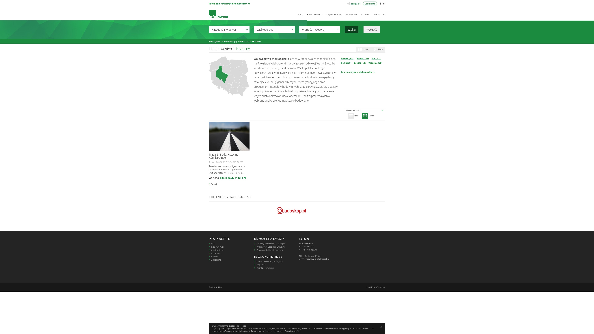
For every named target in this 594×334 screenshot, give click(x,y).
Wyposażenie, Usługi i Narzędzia (270, 250)
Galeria (371, 115)
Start (300, 14)
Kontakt (365, 14)
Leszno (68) (360, 62)
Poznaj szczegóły (292, 331)
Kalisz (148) (363, 58)
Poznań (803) (347, 58)
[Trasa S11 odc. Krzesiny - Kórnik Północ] (229, 136)
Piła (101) (376, 58)
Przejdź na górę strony (375, 287)
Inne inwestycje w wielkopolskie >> (358, 72)
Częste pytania (334, 14)
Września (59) (375, 62)
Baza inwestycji (314, 14)
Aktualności (351, 14)
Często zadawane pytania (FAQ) (270, 261)
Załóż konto (370, 3)
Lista (366, 49)
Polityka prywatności (265, 268)
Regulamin (261, 264)
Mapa (380, 49)
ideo (220, 287)
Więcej (214, 184)
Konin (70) (346, 62)
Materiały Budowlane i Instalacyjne (271, 243)
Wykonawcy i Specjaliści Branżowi (271, 247)
